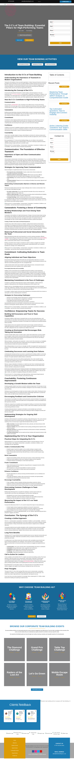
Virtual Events (15, 753)
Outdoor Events (15, 745)
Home (26, 5)
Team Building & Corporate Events (41, 5)
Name (51, 22)
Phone (51, 30)
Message (52, 34)
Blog (61, 5)
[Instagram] (36, 751)
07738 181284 (11, 1)
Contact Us (66, 5)
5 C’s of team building (16, 94)
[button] (68, 75)
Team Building (29, 30)
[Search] (57, 1)
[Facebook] (33, 751)
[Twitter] (38, 751)
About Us (31, 5)
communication (14, 104)
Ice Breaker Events (15, 750)
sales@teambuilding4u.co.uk (27, 1)
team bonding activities (29, 561)
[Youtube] (41, 751)
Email (51, 26)
